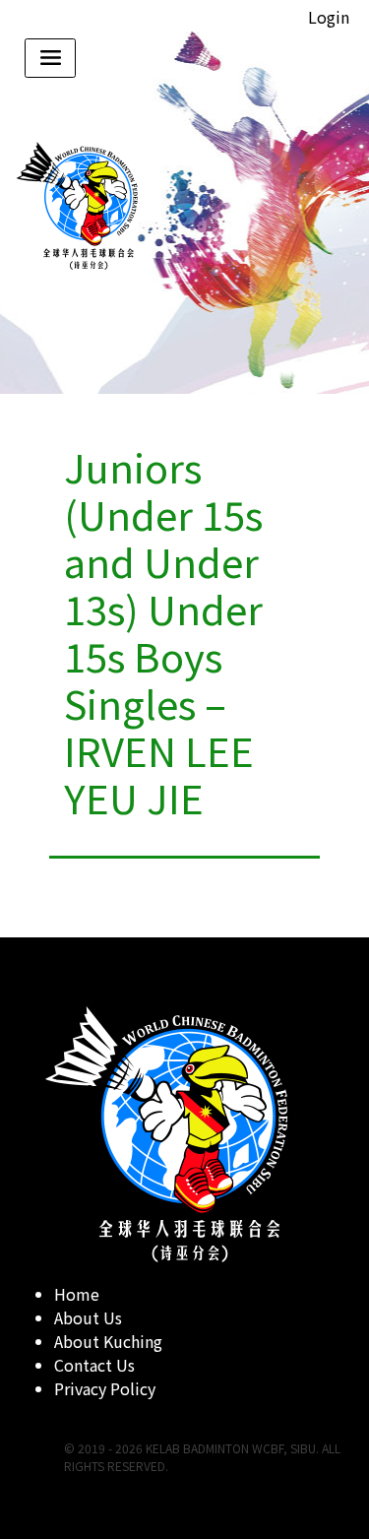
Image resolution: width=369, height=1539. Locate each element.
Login (328, 17)
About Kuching (108, 1341)
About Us (88, 1317)
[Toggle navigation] (50, 58)
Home (76, 1294)
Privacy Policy (104, 1388)
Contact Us (94, 1365)
